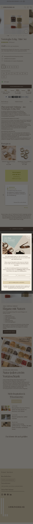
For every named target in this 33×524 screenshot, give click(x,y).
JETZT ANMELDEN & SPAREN (16, 282)
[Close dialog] (29, 236)
